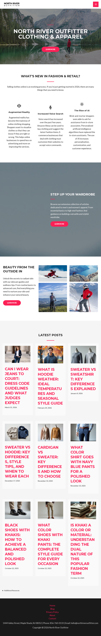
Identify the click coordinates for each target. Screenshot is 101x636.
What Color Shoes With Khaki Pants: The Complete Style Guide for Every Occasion (50, 544)
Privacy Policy (52, 612)
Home (52, 605)
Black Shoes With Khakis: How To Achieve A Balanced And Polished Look (17, 544)
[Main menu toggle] (96, 4)
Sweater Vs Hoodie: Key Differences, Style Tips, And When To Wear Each (17, 461)
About (52, 615)
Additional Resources (11, 590)
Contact (52, 618)
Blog (52, 609)
